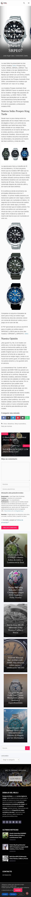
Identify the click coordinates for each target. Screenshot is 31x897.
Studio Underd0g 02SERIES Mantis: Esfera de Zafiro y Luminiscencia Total (15, 558)
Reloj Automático (20, 424)
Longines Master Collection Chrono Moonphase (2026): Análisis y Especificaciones (15, 698)
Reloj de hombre (6, 426)
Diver (5, 424)
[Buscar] (27, 748)
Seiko (26, 56)
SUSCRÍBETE (15, 779)
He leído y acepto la (12, 521)
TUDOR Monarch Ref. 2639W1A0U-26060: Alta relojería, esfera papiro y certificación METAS (15, 662)
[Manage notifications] (27, 893)
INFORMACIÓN (6, 875)
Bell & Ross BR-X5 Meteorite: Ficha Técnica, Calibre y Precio (15, 629)
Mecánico (11, 424)
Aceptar (5, 894)
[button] (24, 3)
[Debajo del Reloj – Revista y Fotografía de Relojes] (4, 3)
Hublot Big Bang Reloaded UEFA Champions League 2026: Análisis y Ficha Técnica (15, 592)
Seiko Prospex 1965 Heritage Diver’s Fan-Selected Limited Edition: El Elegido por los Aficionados (15, 733)
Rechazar (13, 894)
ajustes (18, 890)
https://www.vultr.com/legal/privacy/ (13, 511)
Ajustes (21, 894)
